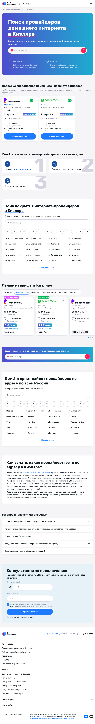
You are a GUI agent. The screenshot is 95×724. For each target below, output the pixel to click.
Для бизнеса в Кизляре (12, 693)
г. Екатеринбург (76, 411)
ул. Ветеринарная (34, 260)
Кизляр (17, 10)
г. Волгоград (31, 427)
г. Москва (9, 411)
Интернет (8, 292)
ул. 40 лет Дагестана (14, 238)
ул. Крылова (10, 249)
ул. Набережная (33, 255)
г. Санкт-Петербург (35, 411)
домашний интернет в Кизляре (37, 472)
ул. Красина (53, 260)
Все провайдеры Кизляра (13, 664)
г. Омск (8, 422)
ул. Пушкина (10, 244)
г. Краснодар (53, 422)
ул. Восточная (54, 244)
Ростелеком (8, 105)
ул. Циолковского (12, 255)
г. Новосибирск (54, 411)
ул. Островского (55, 255)
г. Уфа (7, 427)
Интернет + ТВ (22, 292)
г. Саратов (9, 433)
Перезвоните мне (30, 612)
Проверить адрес (20, 136)
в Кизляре (21, 34)
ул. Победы (52, 238)
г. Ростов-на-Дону (77, 422)
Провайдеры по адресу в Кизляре (17, 648)
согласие (43, 718)
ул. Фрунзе (10, 260)
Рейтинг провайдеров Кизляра (16, 652)
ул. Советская (75, 244)
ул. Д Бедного (75, 249)
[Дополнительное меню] (91, 3)
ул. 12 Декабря (75, 260)
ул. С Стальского (33, 244)
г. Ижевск (73, 433)
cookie (64, 718)
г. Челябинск (32, 422)
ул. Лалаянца (32, 249)
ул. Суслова (74, 255)
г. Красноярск (54, 416)
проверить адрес (22, 169)
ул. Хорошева (75, 238)
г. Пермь (51, 427)
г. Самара (73, 416)
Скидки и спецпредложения (14, 690)
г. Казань (30, 416)
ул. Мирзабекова (55, 249)
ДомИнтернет (7, 10)
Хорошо (74, 718)
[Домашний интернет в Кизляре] (9, 3)
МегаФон (44, 105)
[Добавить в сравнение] (30, 301)
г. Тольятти (31, 433)
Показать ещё (47, 267)
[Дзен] (91, 716)
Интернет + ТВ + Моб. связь (43, 292)
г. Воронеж (74, 427)
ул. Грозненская (33, 238)
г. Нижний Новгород (14, 416)
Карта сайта (7, 705)
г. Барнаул (52, 433)
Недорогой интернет (11, 686)
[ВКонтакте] (86, 716)
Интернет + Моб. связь (69, 292)
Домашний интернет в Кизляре (16, 674)
